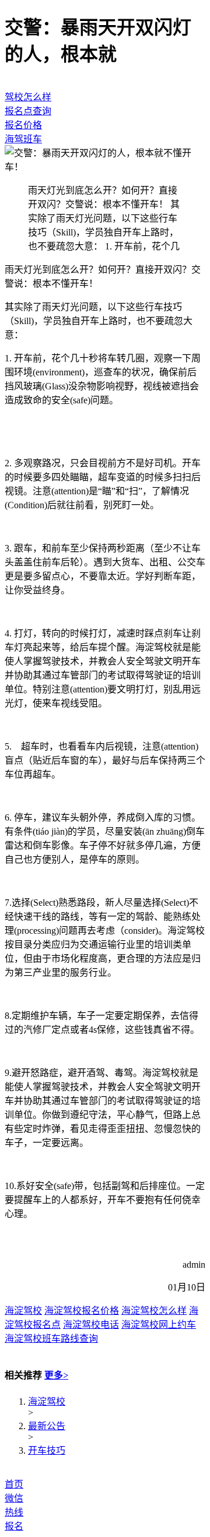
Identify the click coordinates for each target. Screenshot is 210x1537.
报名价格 (23, 125)
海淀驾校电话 (91, 1325)
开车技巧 (46, 1450)
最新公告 (46, 1426)
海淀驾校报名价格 (81, 1311)
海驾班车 (23, 139)
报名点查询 (28, 111)
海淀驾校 (23, 1311)
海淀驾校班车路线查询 (51, 1338)
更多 (56, 1375)
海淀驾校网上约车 (158, 1325)
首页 (14, 1484)
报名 (14, 1526)
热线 (14, 1512)
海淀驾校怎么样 (154, 1311)
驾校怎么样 (28, 97)
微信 (14, 1498)
